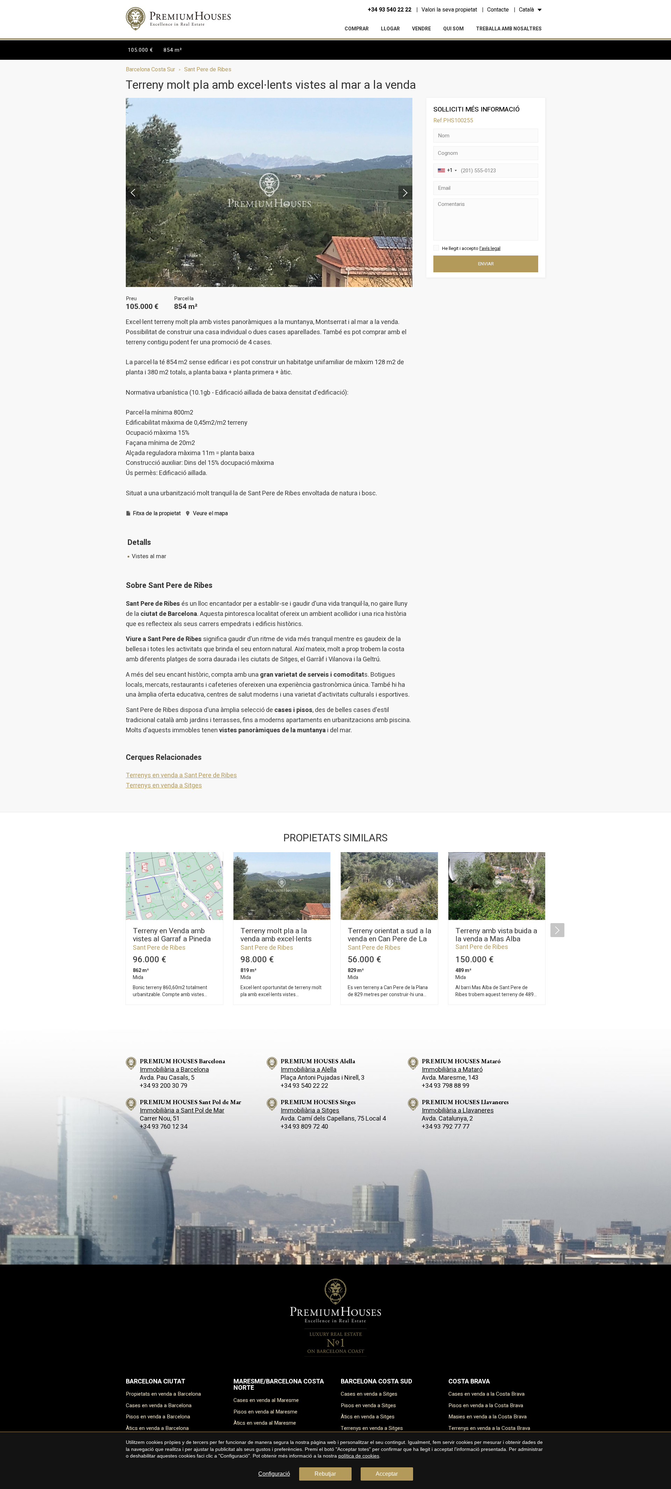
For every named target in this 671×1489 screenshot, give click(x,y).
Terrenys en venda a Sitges (164, 785)
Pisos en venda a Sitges (368, 1405)
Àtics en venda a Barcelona (157, 1428)
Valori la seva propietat (449, 10)
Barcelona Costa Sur (150, 69)
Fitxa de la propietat (157, 513)
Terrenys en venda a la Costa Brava (489, 1428)
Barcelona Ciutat (155, 1381)
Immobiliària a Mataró (452, 1069)
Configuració (274, 1474)
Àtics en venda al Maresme (264, 1423)
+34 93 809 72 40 (304, 1126)
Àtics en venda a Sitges (368, 1416)
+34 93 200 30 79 (163, 1086)
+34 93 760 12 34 (163, 1126)
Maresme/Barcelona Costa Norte (278, 1385)
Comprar (357, 29)
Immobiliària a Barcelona (174, 1069)
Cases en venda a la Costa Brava (486, 1394)
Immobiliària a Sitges (310, 1110)
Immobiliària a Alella (309, 1069)
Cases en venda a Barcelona (159, 1405)
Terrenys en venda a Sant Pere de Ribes (181, 775)
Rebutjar (325, 1474)
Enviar (486, 263)
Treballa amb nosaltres (509, 29)
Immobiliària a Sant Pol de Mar (182, 1110)
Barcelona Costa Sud (376, 1381)
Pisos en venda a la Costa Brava (485, 1405)
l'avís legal (489, 248)
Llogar (390, 29)
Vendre (421, 29)
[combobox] (446, 170)
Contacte (498, 10)
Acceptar (387, 1474)
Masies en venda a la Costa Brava (487, 1416)
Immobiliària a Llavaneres (458, 1110)
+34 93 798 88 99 (445, 1086)
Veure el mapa (210, 513)
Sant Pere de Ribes (207, 69)
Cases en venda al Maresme (266, 1400)
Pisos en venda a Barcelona (158, 1416)
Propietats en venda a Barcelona (163, 1394)
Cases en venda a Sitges (369, 1394)
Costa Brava (469, 1381)
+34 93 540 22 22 (389, 10)
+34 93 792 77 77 (445, 1126)
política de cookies (358, 1456)
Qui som (453, 29)
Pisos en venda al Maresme (265, 1412)
